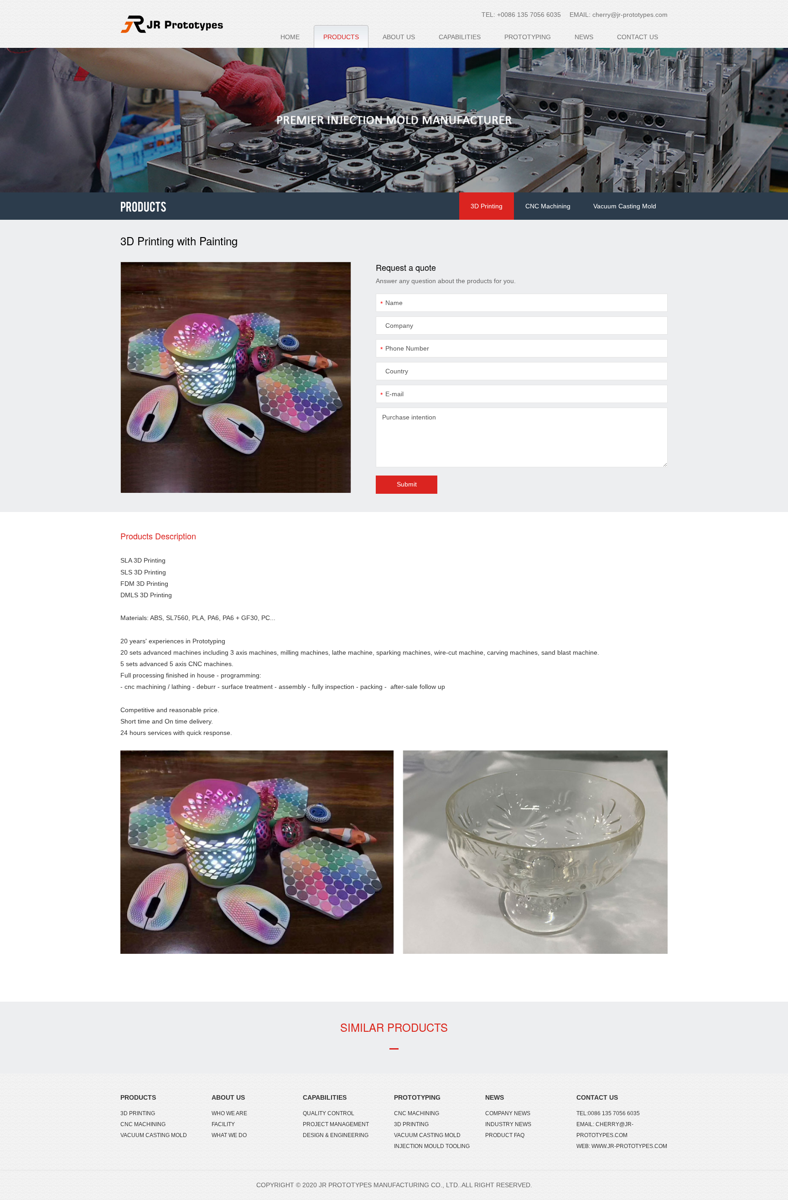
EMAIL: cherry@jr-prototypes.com (619, 14)
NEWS (584, 37)
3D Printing (487, 206)
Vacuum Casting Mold (624, 206)
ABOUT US (399, 37)
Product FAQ (504, 1135)
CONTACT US (637, 37)
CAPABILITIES (460, 37)
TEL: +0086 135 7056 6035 (521, 14)
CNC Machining (547, 206)
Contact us (597, 1097)
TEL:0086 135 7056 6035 (608, 1113)
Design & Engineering (335, 1135)
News (494, 1097)
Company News (507, 1113)
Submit (407, 484)
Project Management (336, 1124)
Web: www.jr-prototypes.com (621, 1146)
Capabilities (325, 1097)
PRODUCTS (341, 37)
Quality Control (328, 1113)
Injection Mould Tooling (432, 1146)
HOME (290, 37)
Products (138, 1097)
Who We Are (229, 1113)
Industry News (508, 1124)
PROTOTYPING (527, 37)
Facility (223, 1124)
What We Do (229, 1135)
